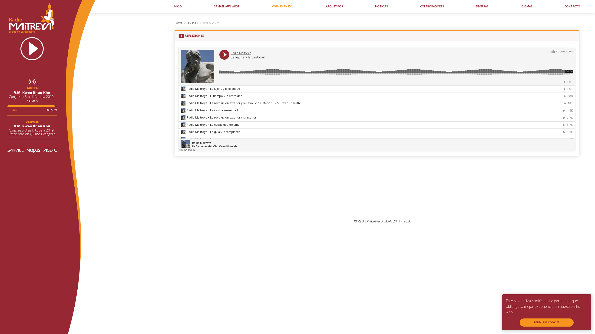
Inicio (178, 6)
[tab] (193, 36)
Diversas (482, 6)
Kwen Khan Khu (283, 6)
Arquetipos (334, 6)
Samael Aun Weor (227, 6)
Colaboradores (432, 6)
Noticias (381, 6)
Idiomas (526, 6)
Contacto (572, 6)
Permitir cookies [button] (546, 322)
